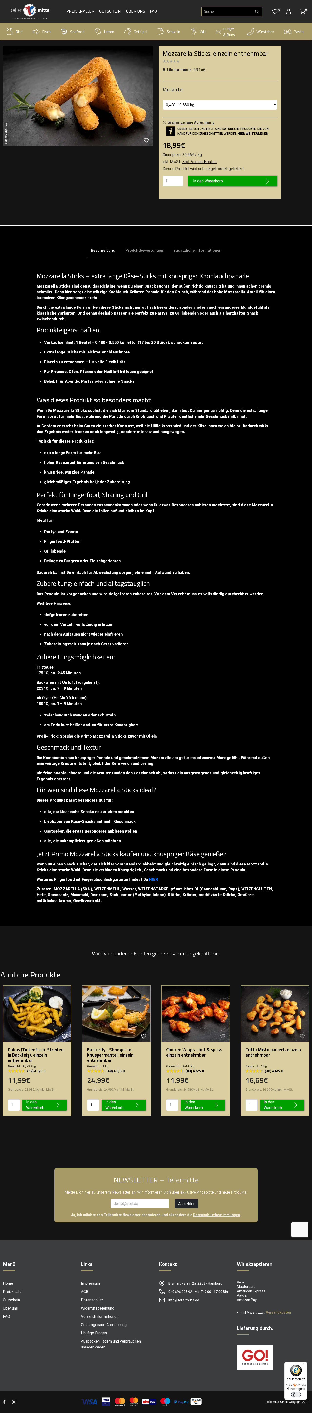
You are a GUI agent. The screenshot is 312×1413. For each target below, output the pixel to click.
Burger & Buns (229, 31)
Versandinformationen (99, 1316)
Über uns (135, 11)
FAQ (153, 11)
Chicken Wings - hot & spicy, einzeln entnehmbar (194, 1052)
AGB (84, 1291)
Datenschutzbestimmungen (216, 1215)
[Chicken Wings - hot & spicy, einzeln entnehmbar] (196, 1013)
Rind (19, 32)
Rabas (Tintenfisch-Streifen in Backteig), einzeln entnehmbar (36, 1055)
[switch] (296, 1394)
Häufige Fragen (94, 1333)
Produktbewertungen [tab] (144, 250)
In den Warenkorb (208, 181)
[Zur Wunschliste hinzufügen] (147, 140)
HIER (153, 879)
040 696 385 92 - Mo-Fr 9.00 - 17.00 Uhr (198, 1292)
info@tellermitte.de (183, 1300)
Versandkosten (278, 1312)
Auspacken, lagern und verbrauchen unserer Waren (111, 1344)
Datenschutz (92, 1300)
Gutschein (110, 11)
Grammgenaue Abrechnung (104, 1324)
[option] (78, 96)
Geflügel (140, 32)
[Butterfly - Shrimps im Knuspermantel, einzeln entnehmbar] (116, 1013)
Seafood (77, 32)
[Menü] (304, 1365)
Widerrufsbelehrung (97, 1308)
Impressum (90, 1283)
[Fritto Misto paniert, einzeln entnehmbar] (275, 1013)
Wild (203, 32)
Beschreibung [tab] (103, 250)
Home (8, 1283)
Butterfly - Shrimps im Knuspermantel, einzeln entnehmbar (110, 1055)
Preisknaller (80, 11)
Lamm (109, 32)
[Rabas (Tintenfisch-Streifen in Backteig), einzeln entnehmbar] (37, 1013)
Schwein (173, 32)
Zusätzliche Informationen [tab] (197, 250)
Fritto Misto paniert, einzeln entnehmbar (273, 1052)
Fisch (46, 32)
